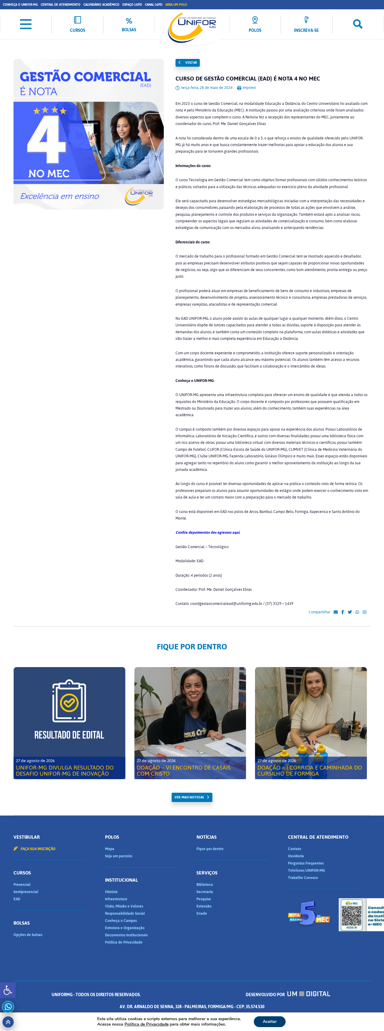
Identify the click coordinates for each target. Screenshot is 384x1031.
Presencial (22, 884)
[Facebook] (342, 612)
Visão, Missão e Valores (124, 906)
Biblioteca (204, 884)
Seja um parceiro (118, 856)
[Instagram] (365, 612)
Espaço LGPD (132, 5)
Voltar (190, 62)
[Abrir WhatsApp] (369, 1016)
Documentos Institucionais (126, 935)
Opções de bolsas (28, 934)
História (111, 891)
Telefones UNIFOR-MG (306, 870)
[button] (8, 990)
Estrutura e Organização (125, 928)
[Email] (335, 612)
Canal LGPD (153, 5)
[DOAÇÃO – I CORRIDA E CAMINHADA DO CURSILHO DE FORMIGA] (311, 723)
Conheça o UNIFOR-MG (20, 5)
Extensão (204, 906)
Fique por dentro (210, 849)
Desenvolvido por (266, 995)
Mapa (109, 849)
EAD (17, 899)
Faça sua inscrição (38, 849)
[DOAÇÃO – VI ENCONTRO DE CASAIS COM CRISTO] (190, 723)
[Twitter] (349, 612)
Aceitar (270, 1021)
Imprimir (249, 87)
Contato (294, 849)
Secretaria (204, 891)
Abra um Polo (176, 5)
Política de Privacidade (123, 942)
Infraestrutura (116, 899)
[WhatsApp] (357, 612)
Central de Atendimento (60, 5)
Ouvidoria (296, 856)
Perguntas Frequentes (306, 863)
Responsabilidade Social (125, 913)
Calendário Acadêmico (101, 5)
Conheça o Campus (121, 920)
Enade (201, 913)
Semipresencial (26, 891)
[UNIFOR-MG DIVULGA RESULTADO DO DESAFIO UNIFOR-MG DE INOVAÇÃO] (69, 723)
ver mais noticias (189, 797)
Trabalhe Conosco (303, 877)
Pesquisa (203, 899)
